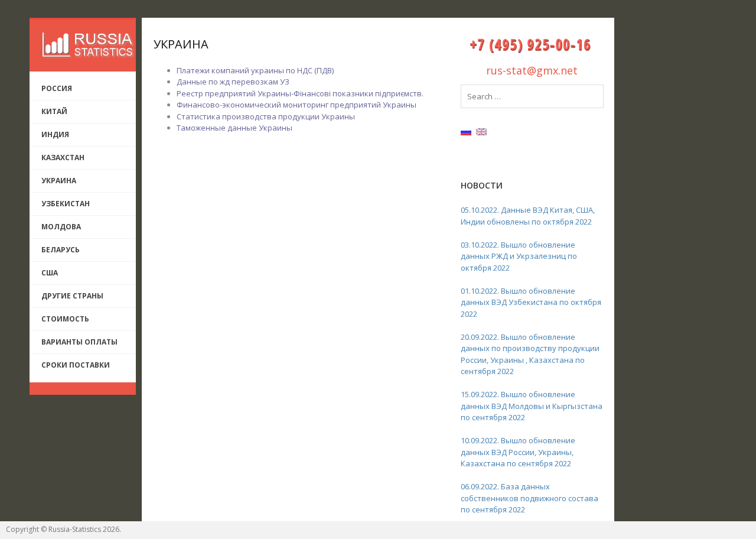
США (49, 273)
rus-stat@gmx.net (532, 70)
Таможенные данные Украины (234, 127)
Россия (56, 88)
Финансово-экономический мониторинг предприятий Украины (296, 104)
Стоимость (65, 319)
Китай (54, 111)
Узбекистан (65, 204)
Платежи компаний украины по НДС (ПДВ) (255, 70)
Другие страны (72, 296)
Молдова (61, 227)
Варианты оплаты (79, 342)
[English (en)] (481, 131)
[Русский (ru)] (466, 131)
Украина (58, 181)
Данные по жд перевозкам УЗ (233, 81)
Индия (55, 134)
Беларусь (60, 250)
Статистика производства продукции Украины (266, 116)
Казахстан (62, 157)
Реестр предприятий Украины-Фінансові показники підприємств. (300, 93)
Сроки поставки (75, 365)
